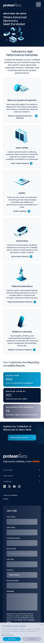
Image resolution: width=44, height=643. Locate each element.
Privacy (5, 499)
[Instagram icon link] (19, 486)
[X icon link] (9, 486)
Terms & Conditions (10, 495)
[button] (22, 635)
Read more (14, 633)
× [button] (41, 625)
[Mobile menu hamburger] (38, 4)
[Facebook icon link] (14, 486)
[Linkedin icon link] (4, 486)
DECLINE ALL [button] (32, 639)
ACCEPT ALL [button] (12, 639)
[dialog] (22, 633)
